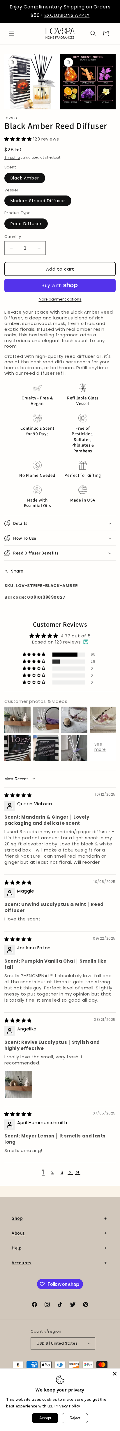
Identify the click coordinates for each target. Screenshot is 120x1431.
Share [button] (17, 571)
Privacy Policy (67, 1406)
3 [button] (62, 1172)
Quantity (12, 236)
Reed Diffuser (26, 224)
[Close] (115, 1374)
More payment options (60, 299)
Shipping (12, 157)
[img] (18, 795)
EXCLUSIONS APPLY (67, 15)
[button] (11, 33)
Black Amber (24, 178)
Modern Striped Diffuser (37, 201)
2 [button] (52, 1172)
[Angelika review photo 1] (18, 1084)
